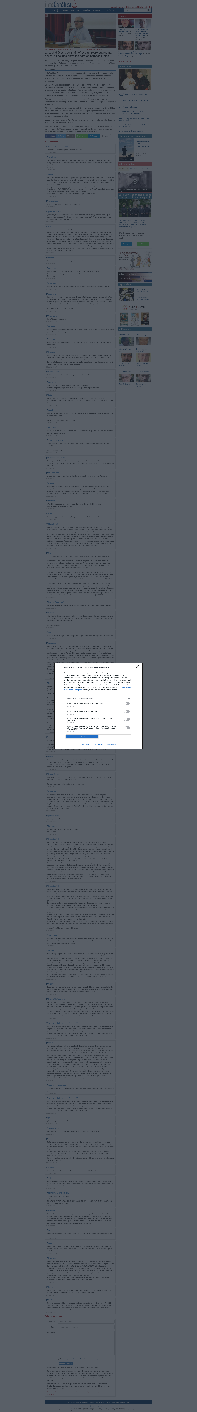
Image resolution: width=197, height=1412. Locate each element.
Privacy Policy (111, 745)
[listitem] (98, 698)
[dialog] (98, 706)
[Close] (138, 667)
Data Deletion (86, 745)
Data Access (98, 745)
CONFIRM (82, 736)
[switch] (127, 703)
